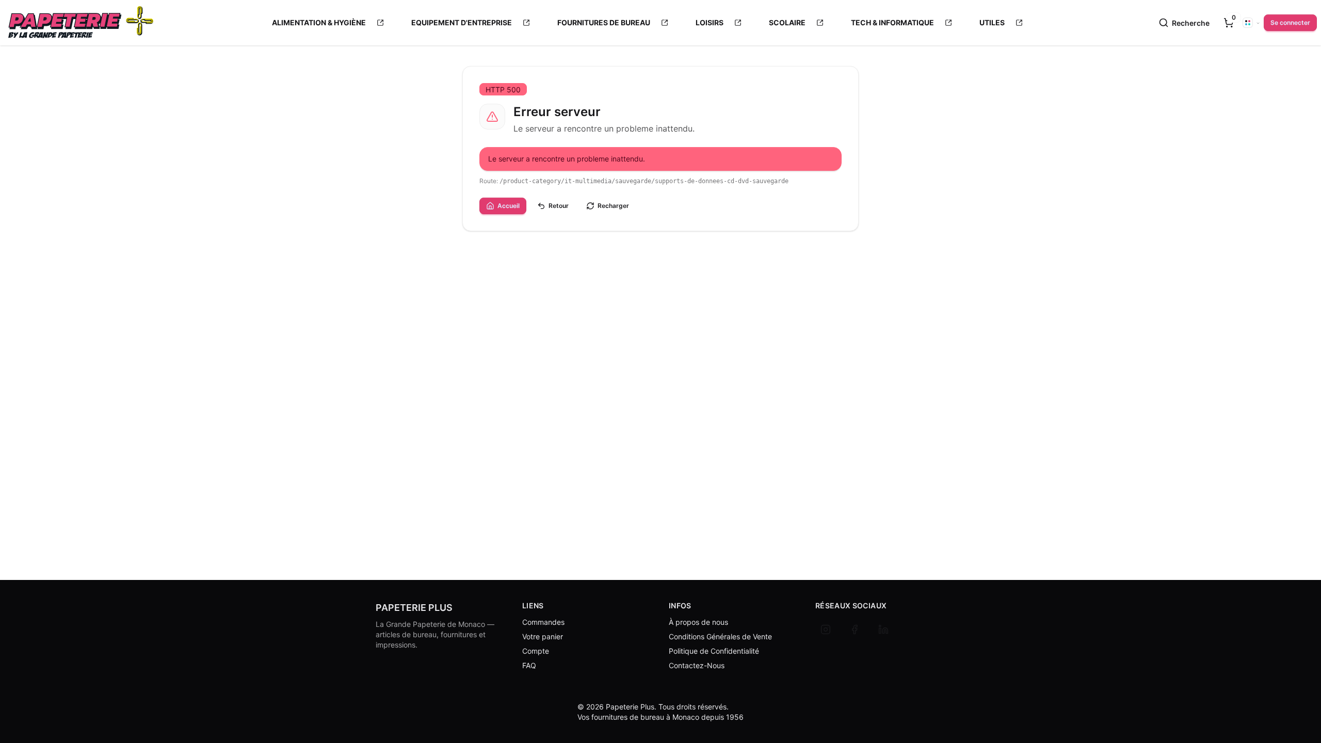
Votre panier (542, 636)
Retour (559, 205)
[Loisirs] (738, 23)
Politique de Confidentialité (714, 651)
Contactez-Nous (696, 665)
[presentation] (1228, 22)
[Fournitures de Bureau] (664, 23)
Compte (535, 651)
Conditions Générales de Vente (720, 636)
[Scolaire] (820, 23)
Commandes (543, 622)
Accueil (508, 205)
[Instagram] (825, 629)
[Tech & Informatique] (948, 23)
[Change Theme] (1251, 22)
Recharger (613, 205)
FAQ (529, 665)
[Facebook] (854, 629)
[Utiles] (1019, 23)
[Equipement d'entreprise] (526, 23)
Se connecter (1290, 22)
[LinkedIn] (883, 629)
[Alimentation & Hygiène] (380, 23)
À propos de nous (698, 622)
